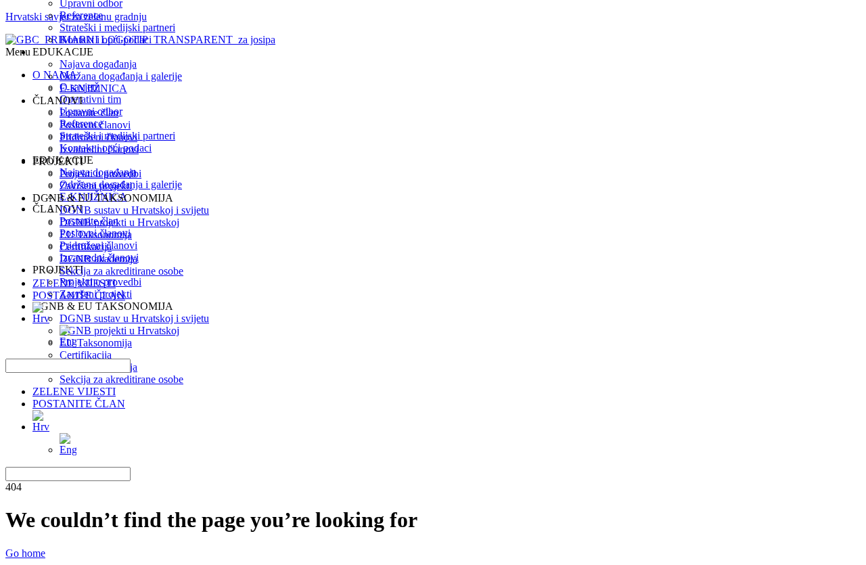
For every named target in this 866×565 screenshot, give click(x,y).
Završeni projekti (96, 185)
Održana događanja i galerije (121, 76)
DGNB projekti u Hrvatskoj (119, 222)
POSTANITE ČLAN (78, 403)
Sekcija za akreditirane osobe (121, 379)
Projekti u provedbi (100, 173)
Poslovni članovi (95, 125)
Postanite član (89, 112)
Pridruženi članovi (98, 137)
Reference (81, 15)
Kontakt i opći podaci (106, 39)
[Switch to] (446, 421)
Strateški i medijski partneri (117, 27)
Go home (25, 553)
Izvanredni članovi (99, 149)
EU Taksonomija (96, 234)
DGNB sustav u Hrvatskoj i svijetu (134, 210)
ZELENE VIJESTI (74, 391)
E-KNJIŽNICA (93, 88)
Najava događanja (98, 64)
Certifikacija (86, 246)
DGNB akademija (98, 259)
